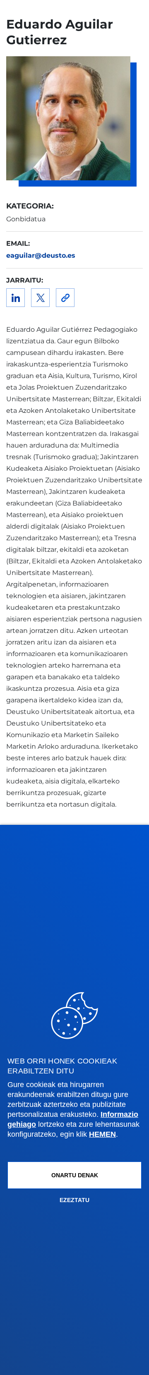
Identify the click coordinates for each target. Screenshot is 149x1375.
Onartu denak (74, 1175)
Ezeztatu (74, 1200)
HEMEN (102, 1134)
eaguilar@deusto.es (40, 255)
